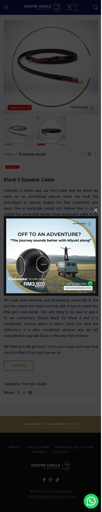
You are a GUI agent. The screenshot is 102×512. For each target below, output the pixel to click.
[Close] (96, 210)
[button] (91, 501)
